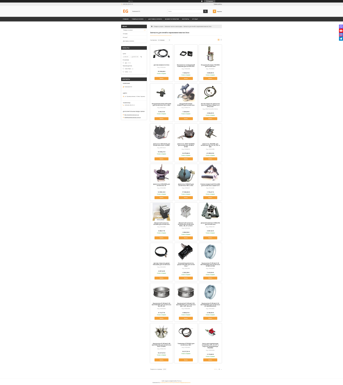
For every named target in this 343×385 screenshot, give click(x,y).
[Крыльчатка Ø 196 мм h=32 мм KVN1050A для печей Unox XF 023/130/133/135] (210, 292)
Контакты (185, 19)
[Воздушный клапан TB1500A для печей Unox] (210, 54)
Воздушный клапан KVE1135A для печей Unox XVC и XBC (161, 104)
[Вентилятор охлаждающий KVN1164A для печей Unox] (186, 54)
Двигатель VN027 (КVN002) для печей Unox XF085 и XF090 (185, 145)
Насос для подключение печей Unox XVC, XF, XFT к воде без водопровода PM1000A (210, 346)
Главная (125, 19)
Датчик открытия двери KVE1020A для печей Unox (161, 263)
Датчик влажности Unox (161, 65)
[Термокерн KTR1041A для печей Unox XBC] (186, 332)
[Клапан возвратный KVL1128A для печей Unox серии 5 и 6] (210, 173)
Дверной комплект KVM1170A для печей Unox (210, 223)
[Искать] (205, 11)
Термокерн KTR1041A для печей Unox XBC (185, 344)
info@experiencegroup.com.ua (133, 117)
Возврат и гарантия (172, 19)
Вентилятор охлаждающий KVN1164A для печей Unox (186, 65)
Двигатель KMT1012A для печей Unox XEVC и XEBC (161, 144)
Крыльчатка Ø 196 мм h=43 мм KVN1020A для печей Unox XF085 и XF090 (210, 264)
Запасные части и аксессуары (173, 26)
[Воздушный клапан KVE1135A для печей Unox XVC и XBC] (161, 92)
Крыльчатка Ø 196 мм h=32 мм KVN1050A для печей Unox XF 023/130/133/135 (210, 305)
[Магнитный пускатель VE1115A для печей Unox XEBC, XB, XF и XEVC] (186, 212)
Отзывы (125, 33)
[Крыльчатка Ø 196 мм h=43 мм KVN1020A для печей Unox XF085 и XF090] (210, 252)
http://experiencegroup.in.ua (131, 115)
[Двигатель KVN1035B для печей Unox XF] (161, 173)
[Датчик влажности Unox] (161, 54)
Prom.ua (179, 381)
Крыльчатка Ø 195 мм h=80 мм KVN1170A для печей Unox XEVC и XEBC (161, 345)
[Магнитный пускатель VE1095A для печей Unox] (161, 212)
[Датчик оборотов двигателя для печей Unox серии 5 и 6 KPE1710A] (210, 92)
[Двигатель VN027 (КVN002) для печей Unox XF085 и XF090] (186, 133)
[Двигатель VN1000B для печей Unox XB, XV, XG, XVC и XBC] (210, 133)
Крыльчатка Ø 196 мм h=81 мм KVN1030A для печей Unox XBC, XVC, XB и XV (186, 305)
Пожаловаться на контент (166, 382)
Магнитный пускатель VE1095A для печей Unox (161, 223)
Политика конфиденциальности (182, 382)
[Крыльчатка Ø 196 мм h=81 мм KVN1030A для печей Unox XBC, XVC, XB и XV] (186, 292)
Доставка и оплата (155, 19)
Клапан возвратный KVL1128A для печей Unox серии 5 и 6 (210, 184)
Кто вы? (195, 19)
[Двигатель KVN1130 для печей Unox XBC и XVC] (186, 173)
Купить (161, 78)
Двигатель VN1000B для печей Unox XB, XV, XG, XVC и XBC (210, 145)
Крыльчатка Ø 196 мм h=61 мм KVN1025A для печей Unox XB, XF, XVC (161, 305)
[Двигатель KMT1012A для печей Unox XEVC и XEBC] (161, 133)
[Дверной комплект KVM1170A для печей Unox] (210, 212)
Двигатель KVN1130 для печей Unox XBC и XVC (186, 184)
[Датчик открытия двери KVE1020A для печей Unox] (161, 252)
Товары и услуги (137, 19)
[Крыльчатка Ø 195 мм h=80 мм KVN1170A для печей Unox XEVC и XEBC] (161, 332)
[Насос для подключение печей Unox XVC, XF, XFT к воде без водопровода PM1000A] (210, 332)
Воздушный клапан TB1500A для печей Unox (210, 65)
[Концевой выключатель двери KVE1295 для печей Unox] (186, 252)
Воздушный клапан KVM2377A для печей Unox (186, 104)
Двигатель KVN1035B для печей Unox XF (161, 184)
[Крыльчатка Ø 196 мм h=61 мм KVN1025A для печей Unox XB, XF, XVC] (161, 292)
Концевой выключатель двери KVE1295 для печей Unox (186, 264)
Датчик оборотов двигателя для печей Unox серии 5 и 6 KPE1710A (210, 105)
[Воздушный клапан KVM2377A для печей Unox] (186, 92)
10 (219, 369)
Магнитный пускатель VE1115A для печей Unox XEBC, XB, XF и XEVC (186, 224)
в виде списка (221, 40)
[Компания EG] (125, 14)
